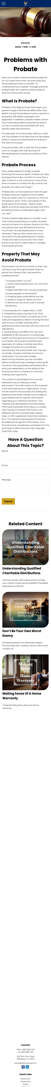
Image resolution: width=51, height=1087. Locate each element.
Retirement (25, 1079)
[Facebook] (23, 1067)
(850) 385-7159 (29, 1049)
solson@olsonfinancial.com (25, 1063)
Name (5, 451)
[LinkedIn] (27, 1067)
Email (5, 465)
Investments (25, 1081)
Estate (25, 1084)
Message (6, 480)
